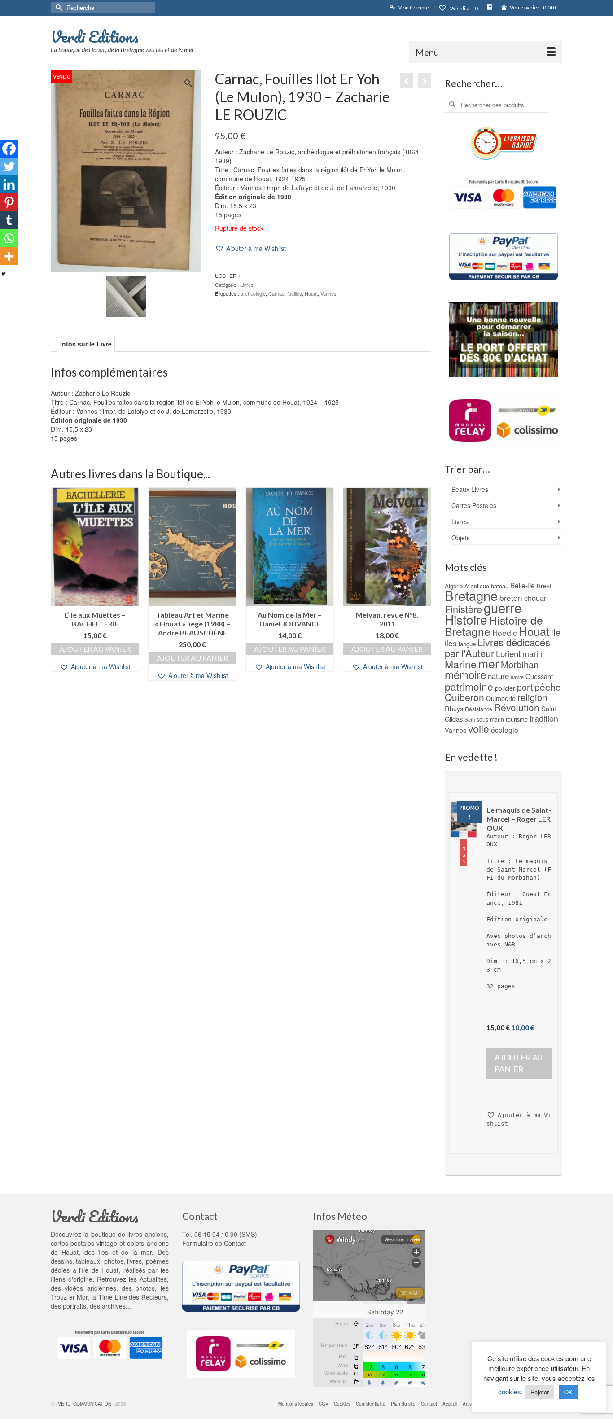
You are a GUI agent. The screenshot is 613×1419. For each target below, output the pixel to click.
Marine (461, 664)
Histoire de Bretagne (494, 625)
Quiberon (464, 697)
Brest (544, 585)
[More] (9, 256)
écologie (504, 730)
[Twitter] (9, 166)
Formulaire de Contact (214, 1243)
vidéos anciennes (90, 1287)
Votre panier (533, 7)
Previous (58, 585)
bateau (499, 586)
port (525, 686)
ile (555, 632)
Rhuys (454, 708)
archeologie (253, 293)
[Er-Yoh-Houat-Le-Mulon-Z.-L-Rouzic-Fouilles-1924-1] (126, 295)
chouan (536, 597)
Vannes (328, 293)
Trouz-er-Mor (69, 1296)
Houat (311, 293)
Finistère (463, 609)
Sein (469, 719)
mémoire (465, 674)
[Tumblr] (9, 220)
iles (451, 642)
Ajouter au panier (95, 648)
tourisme (517, 719)
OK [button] (568, 1392)
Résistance (478, 709)
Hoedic (504, 632)
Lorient (508, 653)
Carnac (276, 293)
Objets (460, 537)
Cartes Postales (473, 505)
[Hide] (3, 273)
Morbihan (520, 664)
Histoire (466, 619)
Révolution (516, 707)
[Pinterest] (9, 202)
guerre (502, 607)
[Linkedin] (9, 184)
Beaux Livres (469, 489)
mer (488, 663)
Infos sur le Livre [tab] (86, 343)
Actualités (153, 1278)
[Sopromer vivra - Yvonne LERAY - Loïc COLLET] (406, 80)
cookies (509, 1391)
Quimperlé (501, 698)
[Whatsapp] (9, 238)
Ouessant (539, 676)
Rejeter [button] (539, 1392)
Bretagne (471, 595)
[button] (250, 248)
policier (505, 687)
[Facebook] (9, 149)
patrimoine (469, 686)
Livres (247, 284)
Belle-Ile (522, 585)
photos (145, 1287)
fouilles (294, 293)
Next (423, 585)
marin (532, 653)
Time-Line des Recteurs (132, 1296)
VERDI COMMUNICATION (84, 1404)
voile (478, 728)
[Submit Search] (57, 7)
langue (467, 643)
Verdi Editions (95, 36)
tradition (544, 718)
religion (532, 697)
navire (517, 677)
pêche (547, 686)
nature (498, 675)
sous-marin (490, 719)
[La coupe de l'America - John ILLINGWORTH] (424, 80)
